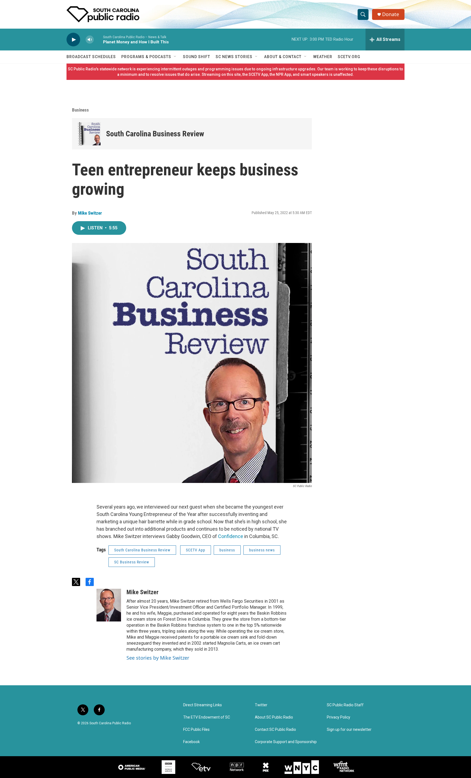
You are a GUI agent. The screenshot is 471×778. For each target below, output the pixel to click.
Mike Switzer (90, 213)
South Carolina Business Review (155, 133)
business (227, 550)
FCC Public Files (196, 730)
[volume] (89, 40)
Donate (390, 14)
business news (262, 550)
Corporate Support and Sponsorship (286, 742)
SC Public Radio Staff (345, 705)
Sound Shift (196, 57)
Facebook (191, 742)
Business (80, 110)
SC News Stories (234, 57)
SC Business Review (131, 562)
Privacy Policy (338, 717)
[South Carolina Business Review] (89, 133)
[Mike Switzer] (108, 605)
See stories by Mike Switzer (157, 657)
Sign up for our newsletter (349, 730)
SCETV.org (349, 57)
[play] (73, 40)
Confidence (230, 536)
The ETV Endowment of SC (206, 717)
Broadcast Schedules (91, 57)
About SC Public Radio (274, 717)
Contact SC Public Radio (275, 730)
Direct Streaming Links (202, 705)
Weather (322, 57)
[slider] (98, 39)
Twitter (261, 705)
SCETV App (195, 550)
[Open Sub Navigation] (175, 57)
